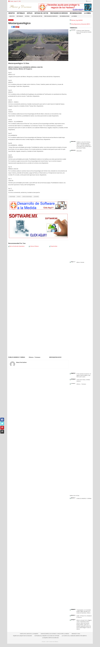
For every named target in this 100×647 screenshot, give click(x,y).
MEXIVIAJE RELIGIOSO (55, 357)
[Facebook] (2, 419)
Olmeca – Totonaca (34, 357)
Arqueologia (12, 196)
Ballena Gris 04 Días (74, 495)
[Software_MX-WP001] (38, 237)
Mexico (18, 196)
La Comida (87, 13)
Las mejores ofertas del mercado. (50, 637)
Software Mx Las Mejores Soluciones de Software (46, 635)
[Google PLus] (2, 432)
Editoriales (21, 13)
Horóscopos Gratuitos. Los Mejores (29, 633)
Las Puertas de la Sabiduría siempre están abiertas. (74, 635)
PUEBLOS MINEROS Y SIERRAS (16, 357)
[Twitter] (2, 423)
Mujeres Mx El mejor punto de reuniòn (22, 635)
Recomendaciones (76, 13)
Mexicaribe (79, 151)
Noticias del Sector (41, 13)
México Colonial (80, 262)
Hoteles (29, 13)
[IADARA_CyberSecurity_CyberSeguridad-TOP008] (65, 10)
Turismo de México (53, 641)
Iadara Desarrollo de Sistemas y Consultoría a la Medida (55, 633)
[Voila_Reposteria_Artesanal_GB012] (80, 24)
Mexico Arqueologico (27, 196)
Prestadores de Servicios (59, 13)
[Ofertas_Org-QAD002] (76, 20)
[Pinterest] (2, 427)
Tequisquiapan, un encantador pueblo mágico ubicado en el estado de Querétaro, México (84, 611)
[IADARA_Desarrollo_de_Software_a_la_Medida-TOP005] (38, 209)
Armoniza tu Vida (76, 633)
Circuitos (11, 13)
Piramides (36, 196)
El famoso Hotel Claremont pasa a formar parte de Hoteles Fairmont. (84, 32)
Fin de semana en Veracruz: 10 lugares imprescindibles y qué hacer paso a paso (84, 375)
